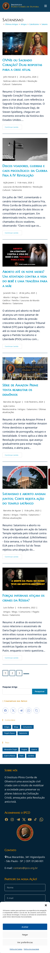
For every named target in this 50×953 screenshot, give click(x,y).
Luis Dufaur (8, 607)
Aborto (6, 297)
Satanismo (17, 84)
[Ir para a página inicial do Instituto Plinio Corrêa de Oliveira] (25, 832)
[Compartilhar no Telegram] (21, 710)
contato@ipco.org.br (25, 868)
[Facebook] (6, 819)
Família (15, 300)
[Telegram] (18, 819)
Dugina (24, 749)
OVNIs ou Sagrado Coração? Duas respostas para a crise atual (22, 65)
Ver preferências (25, 942)
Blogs (14, 611)
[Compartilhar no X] (13, 710)
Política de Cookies (16, 949)
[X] (24, 819)
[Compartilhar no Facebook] (5, 710)
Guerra (34, 749)
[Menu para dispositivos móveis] (46, 6)
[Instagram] (12, 819)
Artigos (15, 297)
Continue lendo (13, 127)
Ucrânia (31, 755)
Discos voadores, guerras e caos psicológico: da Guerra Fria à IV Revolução (24, 170)
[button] (45, 905)
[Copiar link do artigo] (36, 710)
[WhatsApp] (41, 819)
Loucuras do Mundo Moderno (17, 186)
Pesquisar (40, 691)
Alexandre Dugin (10, 749)
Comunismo (24, 611)
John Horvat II (9, 76)
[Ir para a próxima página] (26, 673)
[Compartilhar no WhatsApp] (29, 710)
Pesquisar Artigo (9, 687)
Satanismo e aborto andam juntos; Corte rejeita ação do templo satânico (24, 498)
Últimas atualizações (12, 518)
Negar (25, 934)
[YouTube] (30, 819)
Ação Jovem (8, 182)
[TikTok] (35, 819)
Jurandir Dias (9, 293)
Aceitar (25, 926)
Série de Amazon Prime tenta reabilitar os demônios (20, 390)
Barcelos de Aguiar (12, 401)
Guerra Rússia (9, 755)
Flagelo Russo (9, 733)
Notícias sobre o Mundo (14, 81)
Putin (21, 755)
